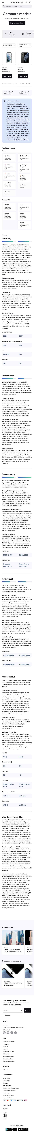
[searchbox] (18, 6)
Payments (5, 1046)
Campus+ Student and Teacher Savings (13, 1027)
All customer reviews (8, 1061)
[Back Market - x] (15, 1032)
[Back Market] (17, 2)
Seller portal (6, 1044)
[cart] (30, 2)
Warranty (5, 1083)
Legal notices (6, 1093)
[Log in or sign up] (26, 2)
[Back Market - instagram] (4, 1032)
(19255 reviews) (7, 94)
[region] (17, 943)
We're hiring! (6, 1030)
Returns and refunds (8, 1051)
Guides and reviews (8, 1056)
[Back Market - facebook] (11, 1032)
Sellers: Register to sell (9, 1041)
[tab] (9, 83)
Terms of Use (6, 1078)
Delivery (5, 1049)
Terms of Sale (6, 1080)
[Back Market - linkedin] (8, 1032)
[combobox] (9, 45)
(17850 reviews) (23, 94)
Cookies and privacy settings (11, 1088)
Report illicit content (8, 1095)
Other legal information (9, 1090)
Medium (5, 1108)
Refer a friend (6, 1070)
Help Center (6, 1054)
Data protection (7, 1085)
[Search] (3, 6)
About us (5, 1025)
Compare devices (8, 1059)
